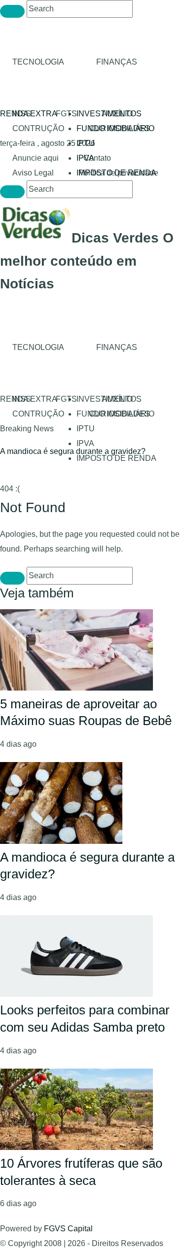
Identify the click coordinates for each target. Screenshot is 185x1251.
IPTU (85, 143)
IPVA (85, 443)
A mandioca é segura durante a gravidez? (73, 451)
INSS (21, 113)
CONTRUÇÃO (38, 128)
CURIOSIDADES (119, 128)
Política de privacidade (118, 173)
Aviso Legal (33, 173)
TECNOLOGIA (38, 62)
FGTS (66, 113)
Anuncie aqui (35, 158)
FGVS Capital (68, 1228)
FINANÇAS (116, 62)
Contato (97, 158)
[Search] (12, 11)
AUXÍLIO (117, 113)
